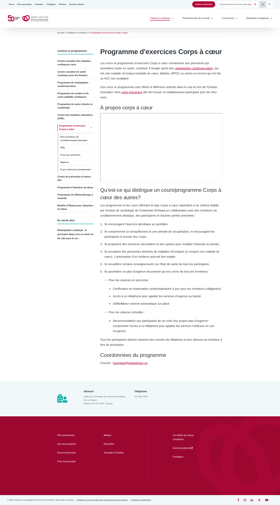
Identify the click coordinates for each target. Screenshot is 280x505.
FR (269, 4)
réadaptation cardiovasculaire (194, 68)
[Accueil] (29, 18)
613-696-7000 (140, 396)
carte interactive (131, 92)
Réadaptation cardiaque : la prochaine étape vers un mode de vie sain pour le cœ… (75, 234)
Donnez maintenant (203, 4)
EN (263, 4)
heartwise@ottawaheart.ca (130, 363)
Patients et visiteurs (78, 33)
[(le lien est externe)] (238, 500)
